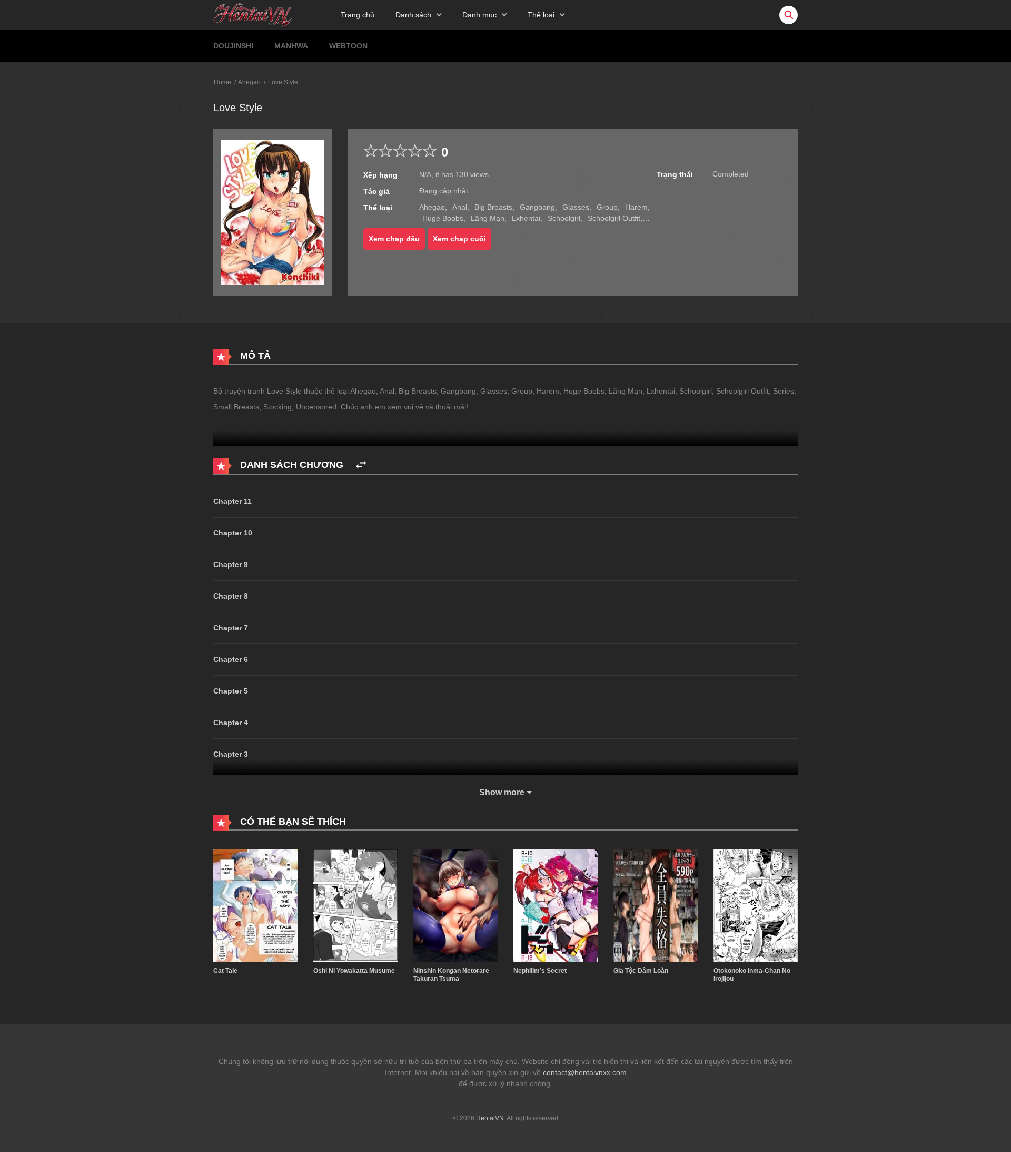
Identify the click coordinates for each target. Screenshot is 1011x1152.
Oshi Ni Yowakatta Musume (354, 970)
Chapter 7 (230, 627)
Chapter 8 (230, 596)
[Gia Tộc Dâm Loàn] (655, 905)
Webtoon (348, 46)
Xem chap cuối (459, 239)
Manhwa (291, 46)
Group (607, 207)
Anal (459, 207)
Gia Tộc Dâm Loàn (640, 970)
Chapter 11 (232, 501)
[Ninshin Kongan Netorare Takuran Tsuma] (455, 905)
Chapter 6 (230, 659)
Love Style (283, 82)
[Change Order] (360, 465)
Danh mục (479, 15)
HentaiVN (490, 1118)
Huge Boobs (442, 218)
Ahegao (249, 82)
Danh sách (413, 15)
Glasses (575, 207)
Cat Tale (225, 970)
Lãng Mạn (487, 218)
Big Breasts (493, 207)
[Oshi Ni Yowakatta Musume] (355, 905)
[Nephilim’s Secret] (555, 905)
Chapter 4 (230, 722)
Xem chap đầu (394, 239)
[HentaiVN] (252, 14)
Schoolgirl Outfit (614, 218)
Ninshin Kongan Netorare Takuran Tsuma (451, 975)
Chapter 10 (232, 533)
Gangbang (537, 207)
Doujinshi (233, 46)
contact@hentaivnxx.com (585, 1072)
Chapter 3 (230, 754)
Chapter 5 (230, 691)
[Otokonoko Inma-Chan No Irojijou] (755, 905)
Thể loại (541, 15)
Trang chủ (357, 15)
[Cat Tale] (255, 905)
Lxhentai (526, 218)
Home (222, 82)
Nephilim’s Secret (540, 970)
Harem (636, 207)
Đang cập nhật (443, 191)
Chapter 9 (230, 564)
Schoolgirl (564, 218)
